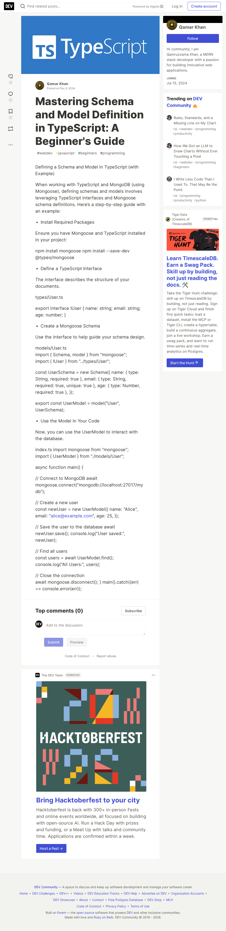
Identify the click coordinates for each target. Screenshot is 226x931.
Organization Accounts (187, 893)
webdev (45, 153)
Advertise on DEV (154, 893)
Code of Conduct (77, 656)
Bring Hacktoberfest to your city (88, 800)
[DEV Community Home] (9, 6)
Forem (61, 912)
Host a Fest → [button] (51, 848)
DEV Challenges (43, 893)
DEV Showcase (64, 900)
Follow (192, 38)
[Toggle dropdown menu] (153, 675)
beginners (87, 153)
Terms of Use (139, 906)
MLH (169, 900)
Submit (54, 642)
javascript (65, 153)
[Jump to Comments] (11, 96)
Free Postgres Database (125, 900)
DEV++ (64, 893)
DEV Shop (154, 900)
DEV (130, 912)
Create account (204, 6)
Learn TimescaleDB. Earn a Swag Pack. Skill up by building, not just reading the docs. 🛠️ (192, 271)
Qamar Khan (57, 83)
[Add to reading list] (11, 114)
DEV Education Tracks (103, 893)
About (83, 900)
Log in (177, 6)
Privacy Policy (116, 906)
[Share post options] (10, 144)
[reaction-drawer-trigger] (10, 79)
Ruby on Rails (103, 917)
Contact (98, 900)
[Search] (22, 6)
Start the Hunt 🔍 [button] (185, 363)
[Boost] (11, 128)
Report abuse (106, 656)
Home (23, 893)
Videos (78, 893)
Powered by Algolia (146, 6)
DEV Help (130, 893)
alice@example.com (71, 515)
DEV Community (46, 887)
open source (85, 912)
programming (112, 153)
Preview (76, 642)
